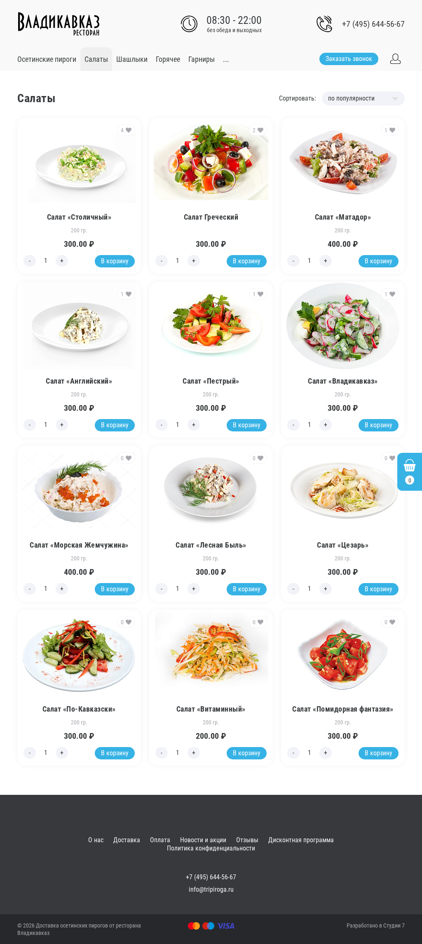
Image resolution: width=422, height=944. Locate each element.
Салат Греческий (211, 217)
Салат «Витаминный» (211, 709)
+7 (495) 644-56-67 (373, 24)
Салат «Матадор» (343, 217)
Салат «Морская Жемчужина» (79, 545)
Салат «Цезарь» (342, 545)
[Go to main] (58, 24)
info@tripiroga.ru (211, 889)
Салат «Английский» (79, 381)
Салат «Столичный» (79, 217)
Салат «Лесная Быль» (211, 545)
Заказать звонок (349, 59)
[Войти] (396, 59)
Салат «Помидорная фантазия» (343, 709)
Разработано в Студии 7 (376, 925)
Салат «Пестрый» (211, 381)
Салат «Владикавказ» (343, 381)
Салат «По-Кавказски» (79, 709)
